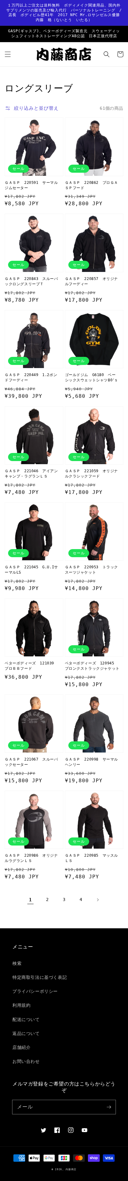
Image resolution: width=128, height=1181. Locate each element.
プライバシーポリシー (35, 991)
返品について (26, 1033)
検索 (16, 963)
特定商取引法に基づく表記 (39, 977)
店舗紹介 (21, 1047)
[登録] (109, 1107)
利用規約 (21, 1005)
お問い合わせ (26, 1061)
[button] (8, 54)
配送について (26, 1019)
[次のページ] (97, 900)
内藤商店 (71, 1169)
